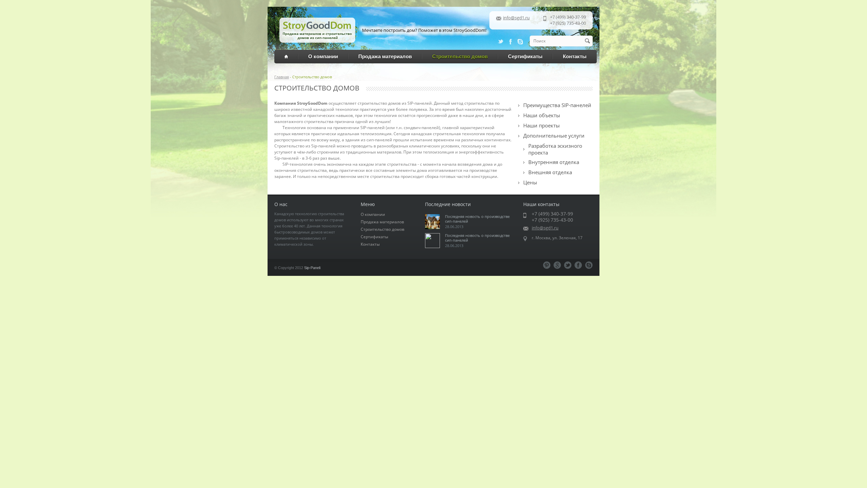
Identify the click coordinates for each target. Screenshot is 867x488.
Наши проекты (541, 125)
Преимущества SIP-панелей (557, 105)
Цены (530, 182)
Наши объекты (541, 115)
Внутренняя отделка (553, 162)
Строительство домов (460, 56)
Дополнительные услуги (554, 135)
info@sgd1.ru (516, 18)
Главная (281, 76)
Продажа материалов (385, 56)
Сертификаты (525, 56)
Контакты (575, 56)
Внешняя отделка (550, 172)
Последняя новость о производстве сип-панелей (477, 219)
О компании (323, 56)
